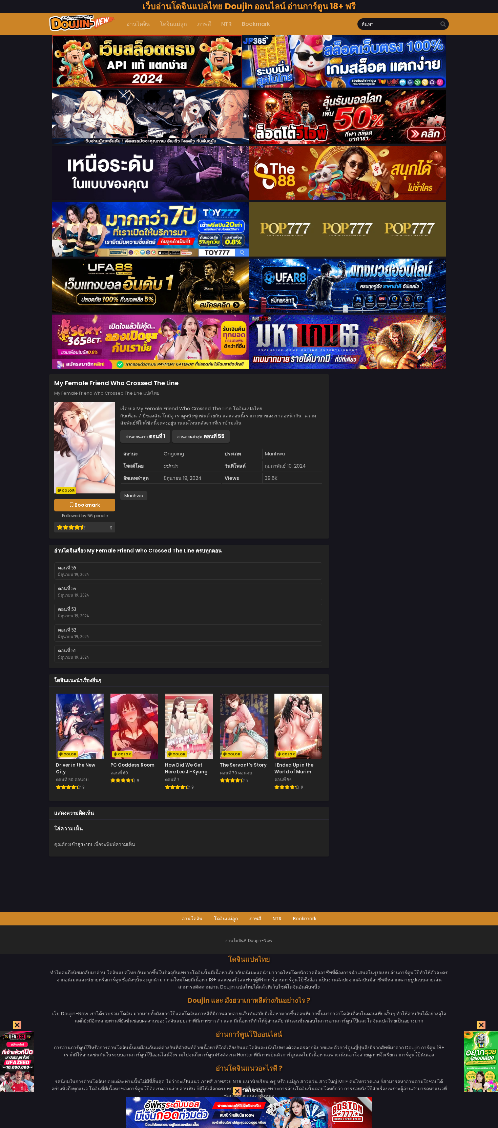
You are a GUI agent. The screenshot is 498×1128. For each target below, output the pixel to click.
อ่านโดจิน (192, 918)
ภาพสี (255, 918)
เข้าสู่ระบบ (81, 844)
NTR (277, 918)
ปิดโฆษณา (253, 1090)
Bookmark (304, 918)
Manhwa (133, 495)
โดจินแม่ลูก (226, 918)
